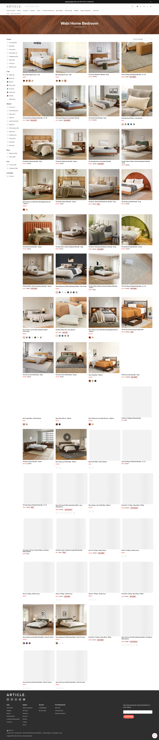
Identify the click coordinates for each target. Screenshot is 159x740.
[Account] (144, 6)
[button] (140, 6)
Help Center (10, 707)
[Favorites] (147, 6)
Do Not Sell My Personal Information (32, 733)
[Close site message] (150, 1)
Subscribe (129, 716)
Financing (25, 713)
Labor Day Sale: (69, 1)
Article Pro (57, 707)
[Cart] (150, 6)
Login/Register (42, 707)
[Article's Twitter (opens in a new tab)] (20, 699)
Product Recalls (11, 716)
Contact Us (9, 722)
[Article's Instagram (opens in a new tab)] (8, 699)
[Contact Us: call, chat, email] (140, 6)
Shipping (9, 710)
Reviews (25, 719)
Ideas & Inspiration (27, 707)
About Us (25, 716)
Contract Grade (59, 710)
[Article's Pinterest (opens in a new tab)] (12, 699)
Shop (60, 733)
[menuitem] (11, 11)
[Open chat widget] (154, 735)
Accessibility (55, 733)
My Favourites (42, 710)
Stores (24, 724)
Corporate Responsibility (13, 719)
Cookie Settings (47, 733)
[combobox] (137, 6)
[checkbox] (14, 42)
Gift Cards (25, 710)
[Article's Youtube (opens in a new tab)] (24, 699)
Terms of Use (10, 733)
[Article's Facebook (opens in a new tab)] (16, 699)
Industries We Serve (60, 713)
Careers (25, 722)
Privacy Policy (18, 733)
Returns (9, 713)
